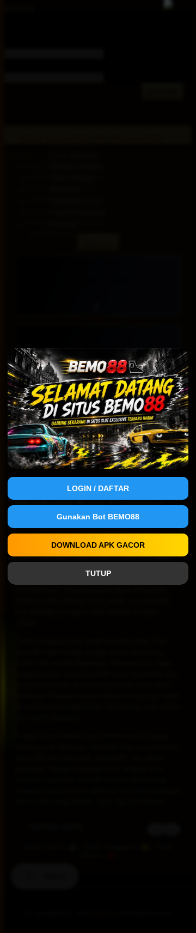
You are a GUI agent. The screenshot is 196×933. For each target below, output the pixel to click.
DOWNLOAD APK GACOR (98, 545)
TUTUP (98, 573)
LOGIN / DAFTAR (98, 488)
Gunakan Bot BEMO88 (98, 516)
